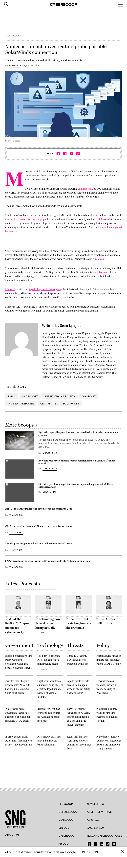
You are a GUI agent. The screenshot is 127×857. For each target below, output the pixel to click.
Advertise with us (99, 811)
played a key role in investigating (45, 289)
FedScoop (66, 803)
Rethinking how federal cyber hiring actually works (47, 625)
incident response (21, 403)
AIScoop (64, 843)
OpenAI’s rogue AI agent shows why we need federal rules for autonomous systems (78, 433)
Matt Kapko (49, 468)
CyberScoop (67, 835)
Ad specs (93, 819)
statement (100, 258)
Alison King (49, 453)
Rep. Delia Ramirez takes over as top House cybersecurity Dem (38, 508)
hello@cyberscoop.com (104, 835)
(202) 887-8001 (96, 827)
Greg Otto (49, 491)
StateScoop (67, 819)
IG (106, 843)
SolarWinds (104, 219)
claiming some (86, 188)
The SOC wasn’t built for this (108, 621)
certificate (48, 403)
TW (95, 843)
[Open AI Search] (10, 4)
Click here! (91, 852)
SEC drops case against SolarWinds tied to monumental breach (39, 543)
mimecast (89, 396)
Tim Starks (16, 515)
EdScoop (65, 827)
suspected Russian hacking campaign (26, 219)
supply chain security (59, 396)
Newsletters (96, 803)
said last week (101, 272)
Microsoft (10, 289)
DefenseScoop (69, 811)
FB (88, 843)
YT (113, 843)
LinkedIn (101, 843)
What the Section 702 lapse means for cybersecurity (17, 625)
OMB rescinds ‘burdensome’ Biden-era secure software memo (38, 526)
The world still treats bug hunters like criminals (78, 623)
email (12, 396)
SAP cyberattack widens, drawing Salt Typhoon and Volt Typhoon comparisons (47, 561)
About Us (12, 834)
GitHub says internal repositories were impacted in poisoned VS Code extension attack (75, 486)
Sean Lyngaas (16, 65)
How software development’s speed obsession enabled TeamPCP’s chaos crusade (76, 462)
